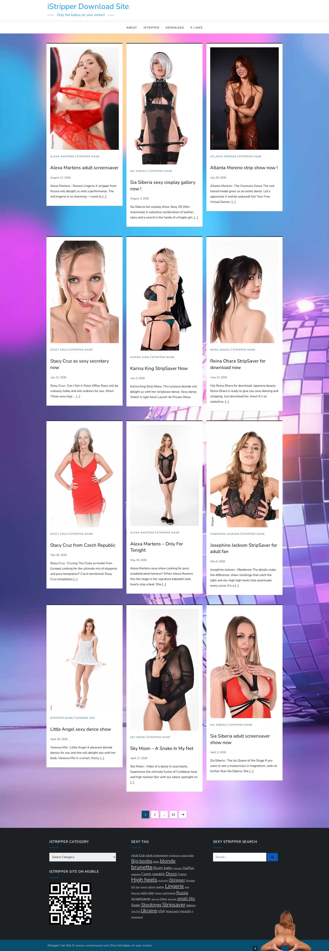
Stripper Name (88, 156)
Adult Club (138, 855)
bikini (156, 862)
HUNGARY (163, 880)
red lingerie (169, 893)
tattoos (191, 905)
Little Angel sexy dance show (80, 729)
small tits (186, 898)
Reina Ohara (220, 349)
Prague (158, 893)
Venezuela (172, 911)
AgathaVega (175, 855)
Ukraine (149, 910)
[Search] (272, 857)
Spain (135, 905)
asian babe (187, 855)
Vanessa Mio (85, 718)
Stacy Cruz (59, 349)
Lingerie (174, 886)
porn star (147, 893)
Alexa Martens (62, 156)
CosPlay (188, 868)
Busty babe (162, 867)
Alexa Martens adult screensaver (84, 168)
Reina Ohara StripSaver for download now (238, 364)
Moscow (135, 893)
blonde (168, 861)
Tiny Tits (135, 911)
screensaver (141, 898)
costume (136, 874)
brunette (142, 867)
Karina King (139, 357)
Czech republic (153, 874)
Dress (171, 874)
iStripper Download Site (88, 6)
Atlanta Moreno (223, 156)
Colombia (177, 868)
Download (175, 27)
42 (174, 814)
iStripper (151, 27)
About (131, 27)
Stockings (151, 905)
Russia (182, 892)
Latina (151, 887)
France (182, 874)
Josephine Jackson (225, 534)
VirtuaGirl (185, 911)
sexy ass (155, 899)
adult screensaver (157, 855)
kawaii (144, 887)
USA (161, 911)
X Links (196, 27)
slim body (172, 899)
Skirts (163, 899)
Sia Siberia (138, 171)
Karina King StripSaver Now (159, 368)
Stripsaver (173, 904)
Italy (138, 887)
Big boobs (141, 861)
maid (187, 887)
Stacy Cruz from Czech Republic (82, 545)
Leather (160, 887)
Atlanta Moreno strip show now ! (244, 168)
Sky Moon (137, 737)
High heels (144, 879)
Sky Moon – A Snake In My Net (161, 748)
